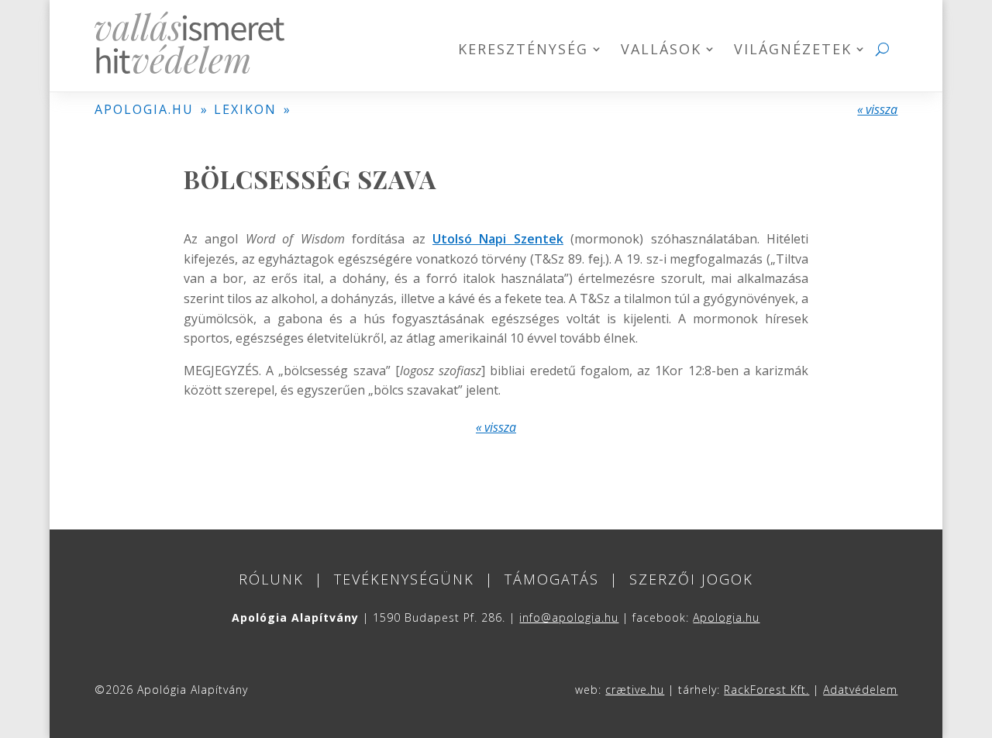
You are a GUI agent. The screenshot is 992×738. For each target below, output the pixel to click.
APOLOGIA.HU (144, 109)
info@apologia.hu (568, 617)
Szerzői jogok (691, 579)
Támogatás (552, 579)
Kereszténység (523, 50)
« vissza (877, 109)
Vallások (661, 50)
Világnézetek (793, 50)
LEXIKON (245, 109)
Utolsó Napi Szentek (497, 238)
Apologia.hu (726, 617)
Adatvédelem (860, 689)
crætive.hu (634, 689)
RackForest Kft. (766, 689)
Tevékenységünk (404, 579)
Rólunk (271, 579)
